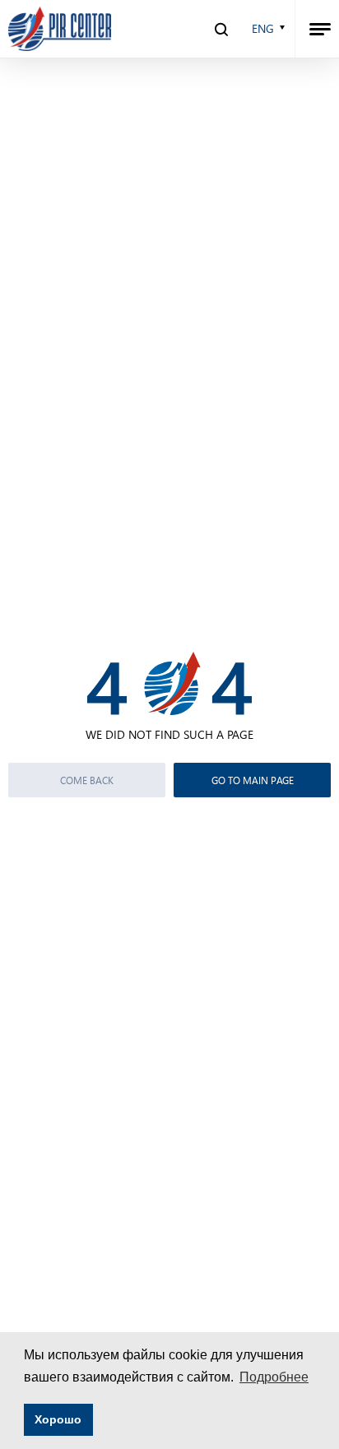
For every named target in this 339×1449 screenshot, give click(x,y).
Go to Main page (252, 780)
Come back (87, 780)
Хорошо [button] (58, 1419)
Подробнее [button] (274, 1377)
